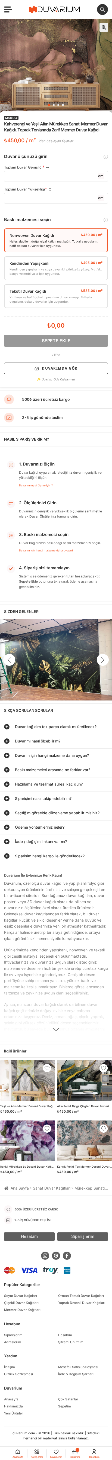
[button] (103, 27)
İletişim (9, 1367)
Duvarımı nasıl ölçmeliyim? (36, 485)
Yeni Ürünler (13, 1413)
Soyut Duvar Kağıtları (20, 1296)
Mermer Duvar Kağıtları (22, 1310)
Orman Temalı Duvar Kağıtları (81, 1296)
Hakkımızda (13, 1406)
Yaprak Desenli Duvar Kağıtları (81, 1303)
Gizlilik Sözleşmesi (18, 1374)
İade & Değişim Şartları (76, 1374)
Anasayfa (11, 1399)
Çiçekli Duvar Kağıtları (21, 1303)
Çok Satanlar (68, 1399)
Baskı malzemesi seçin (27, 219)
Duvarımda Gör (60, 368)
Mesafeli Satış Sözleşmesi (78, 1367)
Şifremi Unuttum (70, 1342)
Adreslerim (12, 1342)
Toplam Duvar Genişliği (23, 167)
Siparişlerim (13, 1335)
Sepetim (64, 1406)
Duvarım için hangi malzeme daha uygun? (46, 550)
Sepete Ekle (56, 340)
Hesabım (65, 1335)
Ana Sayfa (20, 1188)
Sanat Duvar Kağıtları (51, 1188)
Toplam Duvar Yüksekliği (24, 189)
